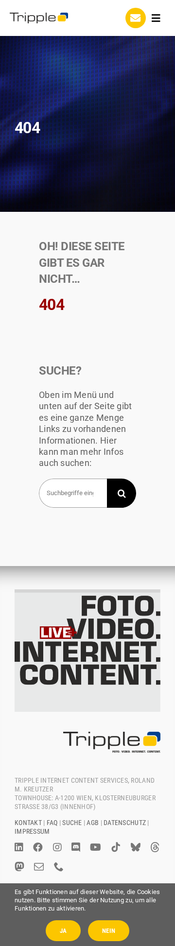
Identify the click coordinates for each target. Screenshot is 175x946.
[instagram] (57, 847)
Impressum (32, 831)
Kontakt (28, 822)
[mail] (39, 867)
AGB (93, 822)
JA (63, 930)
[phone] (59, 867)
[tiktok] (116, 847)
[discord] (75, 847)
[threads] (155, 847)
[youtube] (95, 847)
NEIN (108, 930)
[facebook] (38, 847)
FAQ (52, 822)
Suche (72, 822)
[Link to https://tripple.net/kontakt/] (135, 18)
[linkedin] (19, 847)
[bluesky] (135, 847)
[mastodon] (19, 867)
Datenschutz (125, 822)
